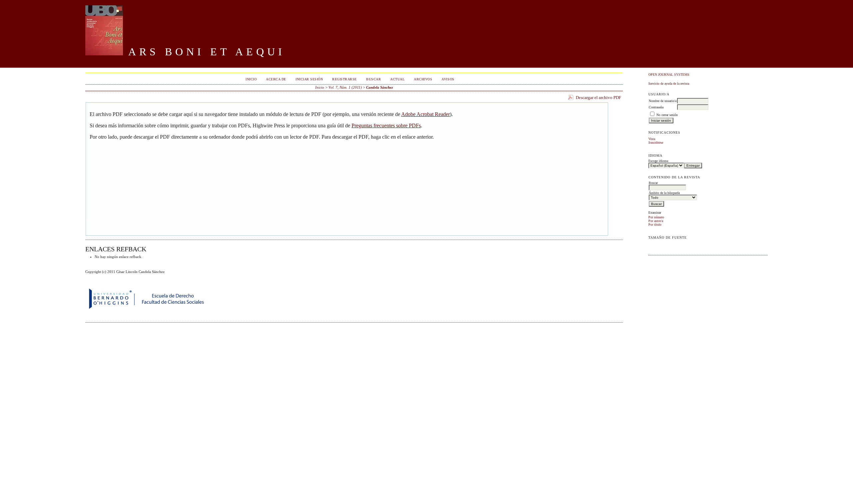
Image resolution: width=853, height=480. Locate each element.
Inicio (251, 79)
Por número (656, 217)
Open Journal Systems (668, 74)
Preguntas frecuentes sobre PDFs (386, 125)
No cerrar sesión (667, 115)
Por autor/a (655, 221)
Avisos (447, 79)
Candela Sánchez (379, 87)
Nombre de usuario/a (662, 101)
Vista (651, 139)
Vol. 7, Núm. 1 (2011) (345, 87)
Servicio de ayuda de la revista (668, 83)
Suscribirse (655, 142)
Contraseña (656, 107)
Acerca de (276, 79)
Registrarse (344, 79)
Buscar (373, 79)
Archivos (423, 79)
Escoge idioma (658, 161)
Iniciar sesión (309, 79)
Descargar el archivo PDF (598, 97)
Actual (397, 79)
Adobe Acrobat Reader (425, 114)
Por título (654, 224)
